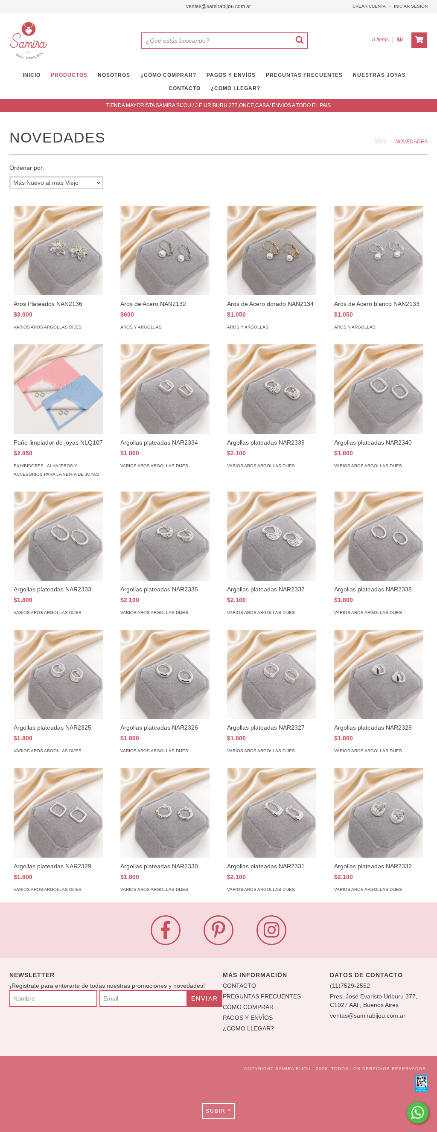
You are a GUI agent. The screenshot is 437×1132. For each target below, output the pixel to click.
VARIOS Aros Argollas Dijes (48, 327)
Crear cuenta (369, 6)
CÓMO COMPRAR (248, 1007)
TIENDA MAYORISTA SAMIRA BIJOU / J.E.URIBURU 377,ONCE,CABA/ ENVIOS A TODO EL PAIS (218, 105)
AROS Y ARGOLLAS (141, 327)
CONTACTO (185, 88)
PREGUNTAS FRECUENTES (304, 75)
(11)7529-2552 (350, 985)
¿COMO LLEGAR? (248, 1028)
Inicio (380, 142)
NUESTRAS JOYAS (379, 75)
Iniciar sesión (411, 6)
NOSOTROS (114, 75)
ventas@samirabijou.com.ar (218, 6)
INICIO (32, 75)
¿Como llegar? (235, 88)
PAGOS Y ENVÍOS (231, 75)
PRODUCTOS (69, 75)
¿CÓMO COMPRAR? (168, 75)
